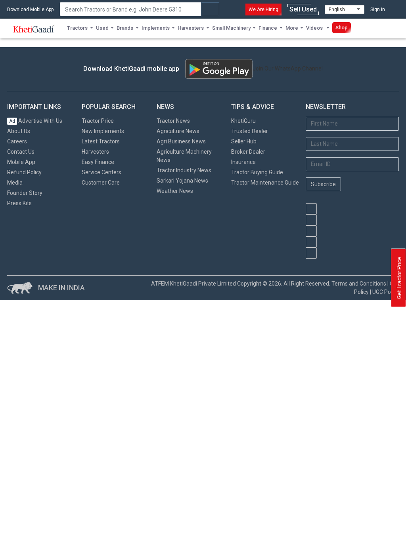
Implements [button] (156, 28)
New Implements (103, 131)
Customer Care (101, 182)
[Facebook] (311, 219)
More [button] (291, 28)
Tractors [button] (77, 28)
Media (15, 182)
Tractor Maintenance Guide (265, 182)
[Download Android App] (219, 69)
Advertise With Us (35, 121)
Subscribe (323, 184)
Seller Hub (244, 141)
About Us (18, 131)
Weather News (175, 191)
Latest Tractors (101, 141)
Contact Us (20, 152)
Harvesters (95, 152)
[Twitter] (311, 242)
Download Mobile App (30, 9)
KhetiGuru (243, 121)
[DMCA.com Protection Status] (345, 262)
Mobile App (21, 162)
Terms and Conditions (358, 283)
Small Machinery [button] (231, 28)
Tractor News (173, 121)
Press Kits (19, 203)
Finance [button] (268, 28)
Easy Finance (98, 162)
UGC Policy (385, 292)
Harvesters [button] (191, 28)
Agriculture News (178, 131)
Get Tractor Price (399, 278)
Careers (17, 141)
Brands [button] (125, 28)
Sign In (377, 9)
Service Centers (101, 172)
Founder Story (24, 193)
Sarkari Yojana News (182, 180)
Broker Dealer (248, 152)
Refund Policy (24, 172)
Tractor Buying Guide (257, 172)
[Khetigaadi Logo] (34, 28)
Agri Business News (181, 141)
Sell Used (303, 9)
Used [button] (102, 28)
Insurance (243, 162)
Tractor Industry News (184, 170)
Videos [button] (315, 28)
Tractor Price (98, 121)
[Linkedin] (311, 253)
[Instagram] (311, 230)
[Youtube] (311, 208)
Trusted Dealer (249, 131)
